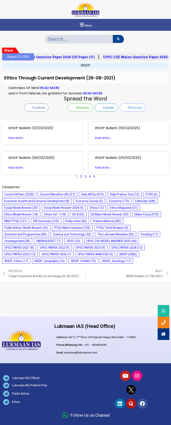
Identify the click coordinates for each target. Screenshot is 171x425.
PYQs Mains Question (72, 227)
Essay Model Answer (21, 207)
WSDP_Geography (49, 261)
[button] (85, 25)
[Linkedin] (120, 404)
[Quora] (131, 404)
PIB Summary (46, 221)
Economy (119, 201)
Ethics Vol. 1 (55, 214)
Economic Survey (89, 201)
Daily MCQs (92, 194)
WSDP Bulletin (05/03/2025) (118, 157)
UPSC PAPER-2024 (126, 247)
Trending (149, 234)
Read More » (16, 138)
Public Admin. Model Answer (26, 227)
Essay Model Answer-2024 (63, 207)
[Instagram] (137, 376)
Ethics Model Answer (21, 214)
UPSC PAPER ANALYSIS (95, 254)
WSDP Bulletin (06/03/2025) (31, 157)
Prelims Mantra (107, 221)
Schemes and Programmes (25, 234)
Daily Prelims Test (124, 194)
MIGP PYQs (15, 221)
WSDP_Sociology (116, 261)
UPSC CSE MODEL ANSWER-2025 (112, 241)
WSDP (85, 65)
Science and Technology (72, 234)
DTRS (151, 194)
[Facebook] (142, 404)
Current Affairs (19, 194)
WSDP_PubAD (83, 261)
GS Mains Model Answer (109, 214)
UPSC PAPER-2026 (56, 254)
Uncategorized (17, 241)
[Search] (118, 39)
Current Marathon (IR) (57, 194)
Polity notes (76, 221)
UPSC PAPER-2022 (54, 247)
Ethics (97, 207)
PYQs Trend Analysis (112, 227)
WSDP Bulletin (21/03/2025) (30, 128)
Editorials (145, 201)
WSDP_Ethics (16, 261)
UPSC (73, 241)
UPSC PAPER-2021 (19, 247)
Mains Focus (147, 214)
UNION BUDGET (48, 241)
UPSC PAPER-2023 (90, 247)
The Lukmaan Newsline (115, 234)
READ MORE (50, 87)
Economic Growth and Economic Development (36, 201)
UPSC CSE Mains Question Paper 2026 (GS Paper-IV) (49, 57)
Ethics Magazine (124, 207)
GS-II (78, 214)
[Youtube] (125, 376)
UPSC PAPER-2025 (19, 254)
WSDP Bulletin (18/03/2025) (117, 128)
